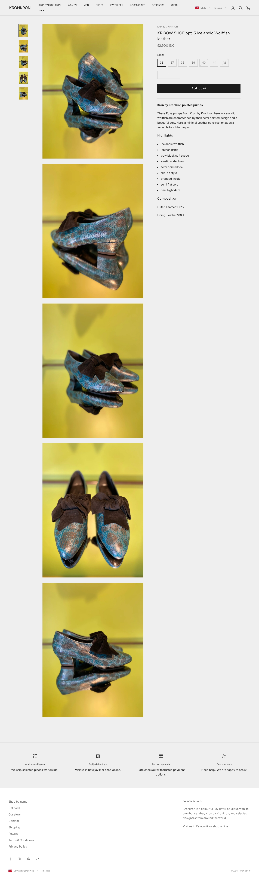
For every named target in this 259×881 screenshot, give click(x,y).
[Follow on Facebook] (10, 859)
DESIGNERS (158, 5)
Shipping (14, 827)
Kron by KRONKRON (167, 26)
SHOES (99, 5)
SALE (41, 10)
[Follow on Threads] (28, 859)
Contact (13, 821)
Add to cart (199, 88)
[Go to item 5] (23, 93)
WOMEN (72, 5)
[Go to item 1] (23, 30)
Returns (13, 833)
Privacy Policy (17, 846)
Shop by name (17, 801)
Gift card (14, 808)
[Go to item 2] (23, 46)
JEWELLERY (116, 5)
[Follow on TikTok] (37, 859)
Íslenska (218, 8)
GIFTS (174, 5)
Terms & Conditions (21, 840)
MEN (86, 5)
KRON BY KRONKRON (49, 5)
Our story (14, 814)
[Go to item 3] (23, 62)
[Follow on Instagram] (19, 859)
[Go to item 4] (23, 77)
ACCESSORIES (137, 5)
